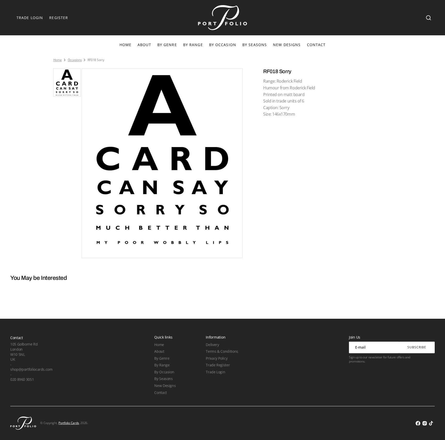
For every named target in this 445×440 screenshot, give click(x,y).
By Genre (167, 44)
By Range (193, 44)
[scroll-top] (434, 429)
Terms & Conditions (222, 351)
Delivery (212, 344)
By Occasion (222, 44)
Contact (160, 392)
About (159, 351)
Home (57, 60)
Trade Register (218, 365)
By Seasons (254, 44)
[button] (428, 18)
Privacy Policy (216, 358)
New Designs (165, 385)
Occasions (75, 60)
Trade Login (215, 371)
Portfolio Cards (68, 423)
